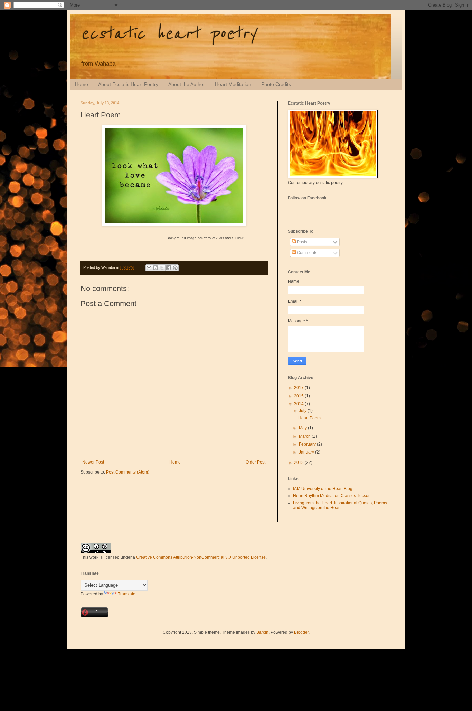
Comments (306, 252)
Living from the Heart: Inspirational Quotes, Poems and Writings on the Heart (340, 505)
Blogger (301, 632)
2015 (299, 395)
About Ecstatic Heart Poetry (128, 84)
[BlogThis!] (155, 267)
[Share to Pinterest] (175, 267)
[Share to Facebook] (168, 267)
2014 (299, 403)
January (307, 452)
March (305, 436)
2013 (299, 462)
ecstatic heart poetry (168, 33)
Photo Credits (276, 84)
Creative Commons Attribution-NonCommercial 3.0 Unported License (201, 557)
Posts (301, 242)
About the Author (186, 84)
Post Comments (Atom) (127, 472)
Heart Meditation (233, 84)
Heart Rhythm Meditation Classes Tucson (332, 495)
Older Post (255, 462)
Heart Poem (309, 418)
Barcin (262, 632)
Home (81, 84)
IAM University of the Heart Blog (322, 488)
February (308, 444)
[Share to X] (162, 267)
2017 (299, 387)
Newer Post (93, 462)
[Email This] (148, 267)
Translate (126, 594)
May (303, 428)
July (303, 410)
